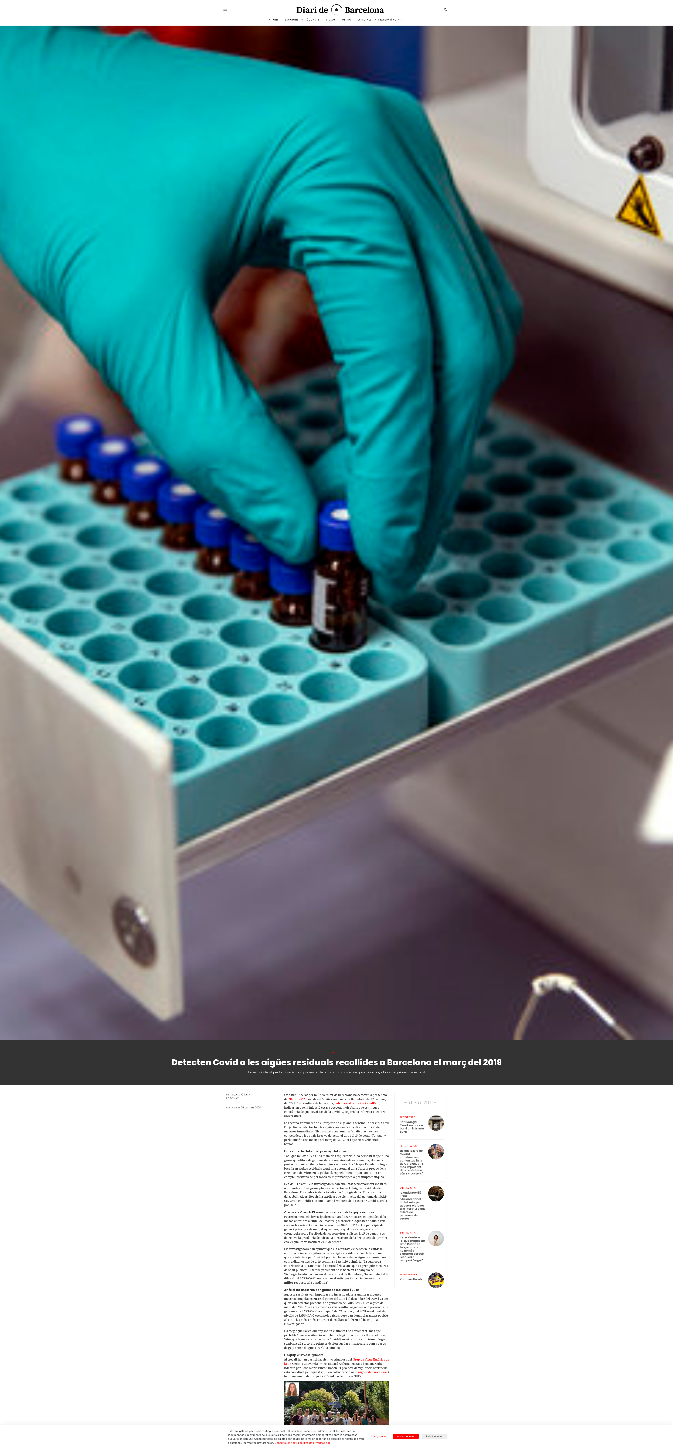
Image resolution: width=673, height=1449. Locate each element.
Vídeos (331, 19)
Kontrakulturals (411, 1279)
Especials (365, 19)
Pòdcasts (312, 19)
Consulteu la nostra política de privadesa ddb (303, 1442)
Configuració (378, 1436)
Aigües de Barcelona (372, 1372)
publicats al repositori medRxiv (356, 1103)
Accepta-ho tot (405, 1436)
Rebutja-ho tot (434, 1436)
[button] (225, 9)
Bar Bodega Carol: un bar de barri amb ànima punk (412, 1127)
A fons (274, 19)
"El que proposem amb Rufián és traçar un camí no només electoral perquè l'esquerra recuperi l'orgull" (412, 1249)
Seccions (292, 19)
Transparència (388, 19)
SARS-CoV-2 (297, 1099)
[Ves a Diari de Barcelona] (336, 9)
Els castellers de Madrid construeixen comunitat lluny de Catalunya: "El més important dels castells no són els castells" (412, 1162)
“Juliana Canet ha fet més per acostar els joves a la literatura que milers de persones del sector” (413, 1205)
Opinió (347, 19)
